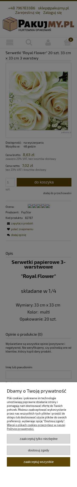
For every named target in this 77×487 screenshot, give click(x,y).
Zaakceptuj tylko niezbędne (39, 439)
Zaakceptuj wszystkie (39, 462)
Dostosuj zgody (38, 450)
